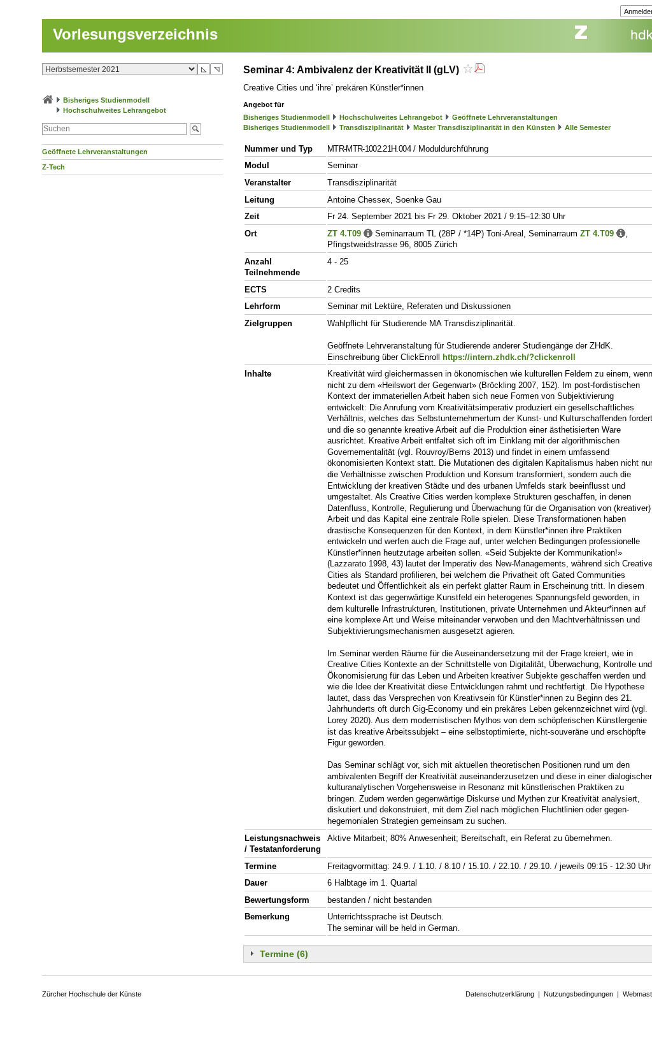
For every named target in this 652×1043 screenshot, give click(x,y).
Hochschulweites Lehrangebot (114, 110)
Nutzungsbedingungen (578, 994)
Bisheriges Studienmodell (106, 100)
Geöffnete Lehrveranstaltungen (95, 151)
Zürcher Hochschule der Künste (91, 994)
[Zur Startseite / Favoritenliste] (47, 100)
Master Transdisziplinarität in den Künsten (484, 127)
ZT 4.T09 (344, 233)
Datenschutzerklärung (499, 994)
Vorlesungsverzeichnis (135, 34)
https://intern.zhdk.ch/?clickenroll (509, 357)
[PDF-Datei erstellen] (479, 69)
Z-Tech (53, 167)
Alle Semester (588, 127)
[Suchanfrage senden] (195, 129)
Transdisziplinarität (371, 127)
